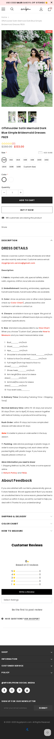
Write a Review (26, 591)
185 (7, 218)
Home (4, 17)
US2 (11, 160)
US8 (32, 160)
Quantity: (6, 187)
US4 (18, 160)
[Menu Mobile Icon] (3, 9)
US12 (46, 160)
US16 (11, 166)
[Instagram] (12, 690)
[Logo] (27, 9)
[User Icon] (41, 9)
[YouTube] (27, 690)
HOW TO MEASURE (12, 530)
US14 (4, 166)
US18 (19, 166)
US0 (4, 160)
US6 (25, 160)
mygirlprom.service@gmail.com (18, 263)
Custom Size (30, 166)
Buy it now (27, 210)
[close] (51, 2)
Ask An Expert (32, 618)
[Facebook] (4, 690)
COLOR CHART (10, 523)
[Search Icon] (12, 9)
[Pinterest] (19, 690)
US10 (39, 160)
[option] (27, 68)
